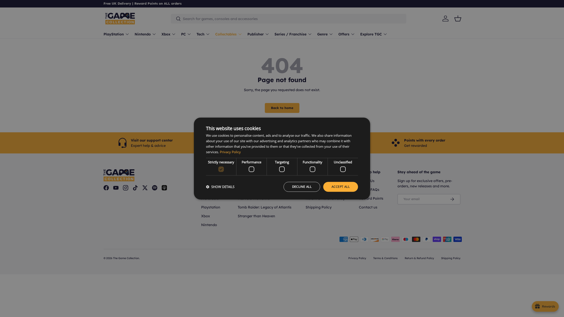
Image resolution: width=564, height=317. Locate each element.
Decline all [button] (302, 186)
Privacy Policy (230, 152)
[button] (220, 186)
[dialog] (282, 158)
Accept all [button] (341, 186)
